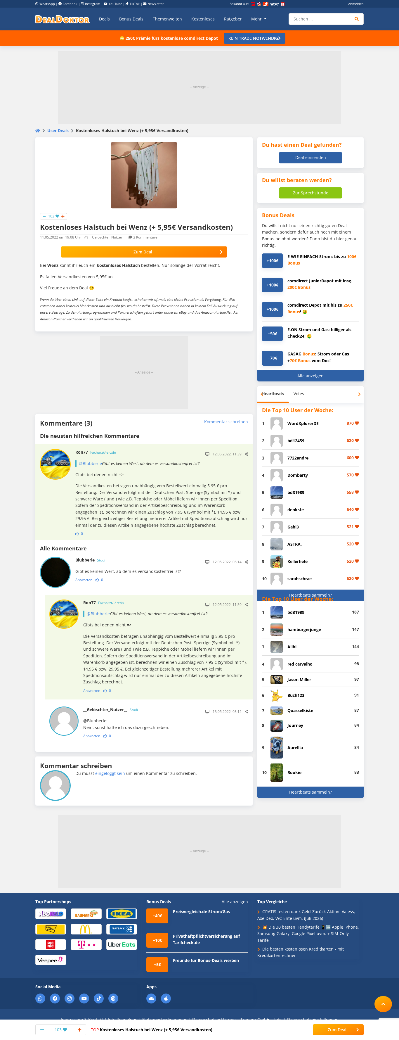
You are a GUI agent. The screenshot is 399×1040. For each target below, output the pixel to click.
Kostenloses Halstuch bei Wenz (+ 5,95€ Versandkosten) (151, 1029)
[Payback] (122, 928)
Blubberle (90, 560)
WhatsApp (47, 3)
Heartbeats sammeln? (310, 595)
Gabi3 (293, 527)
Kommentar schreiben (226, 421)
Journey (295, 725)
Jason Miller (299, 679)
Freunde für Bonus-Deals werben (206, 960)
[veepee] (51, 959)
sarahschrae (299, 578)
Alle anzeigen (310, 376)
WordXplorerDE (303, 423)
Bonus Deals (131, 19)
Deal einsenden (310, 157)
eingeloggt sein (110, 773)
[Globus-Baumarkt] (86, 913)
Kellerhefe (297, 561)
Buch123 (295, 695)
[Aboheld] (51, 913)
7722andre (297, 458)
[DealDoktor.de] (62, 19)
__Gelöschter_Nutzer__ (110, 709)
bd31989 (295, 492)
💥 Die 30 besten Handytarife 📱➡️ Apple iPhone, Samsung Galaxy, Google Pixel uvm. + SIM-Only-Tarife (308, 933)
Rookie (294, 772)
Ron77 (95, 452)
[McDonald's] (86, 928)
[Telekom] (86, 944)
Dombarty (297, 475)
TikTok (135, 3)
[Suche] (357, 19)
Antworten (83, 579)
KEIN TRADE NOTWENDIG (253, 38)
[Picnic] (51, 944)
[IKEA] (122, 913)
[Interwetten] (51, 928)
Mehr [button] (257, 19)
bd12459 (295, 440)
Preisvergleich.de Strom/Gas (201, 911)
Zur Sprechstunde (310, 193)
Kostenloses (203, 19)
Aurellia (295, 747)
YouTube (115, 3)
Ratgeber (233, 19)
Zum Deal (142, 252)
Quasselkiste (300, 710)
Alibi (291, 646)
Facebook (70, 3)
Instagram (92, 3)
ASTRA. (294, 544)
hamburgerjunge (304, 629)
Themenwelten (167, 19)
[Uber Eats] (122, 944)
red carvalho (300, 664)
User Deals (58, 130)
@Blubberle (90, 463)
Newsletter (156, 3)
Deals (104, 19)
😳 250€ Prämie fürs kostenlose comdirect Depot (168, 38)
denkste (295, 509)
